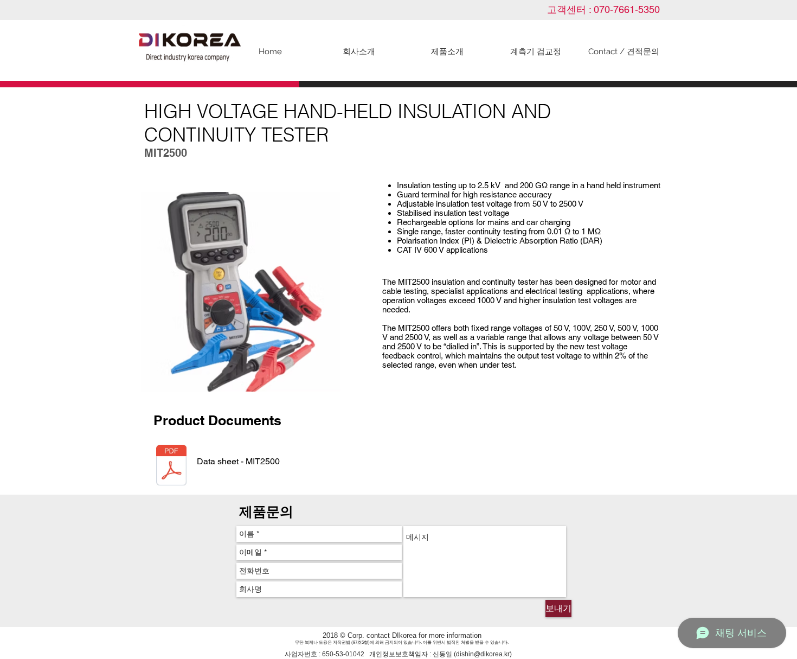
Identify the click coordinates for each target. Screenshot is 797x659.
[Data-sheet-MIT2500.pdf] (171, 466)
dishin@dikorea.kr (483, 654)
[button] (447, 52)
